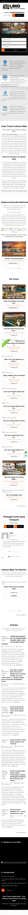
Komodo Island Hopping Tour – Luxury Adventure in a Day (17, 811)
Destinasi (22, 746)
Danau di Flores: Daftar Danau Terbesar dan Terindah (18, 742)
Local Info (20, 646)
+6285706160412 (16, 12)
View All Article (22, 832)
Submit (20, 526)
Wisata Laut (7, 784)
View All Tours (22, 506)
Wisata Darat (18, 683)
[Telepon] (26, 455)
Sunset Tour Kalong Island (14, 258)
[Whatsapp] (26, 452)
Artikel (23, 683)
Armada (18, 715)
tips (7, 685)
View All (10, 526)
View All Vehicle (21, 615)
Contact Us (19, 15)
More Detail (15, 249)
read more (19, 665)
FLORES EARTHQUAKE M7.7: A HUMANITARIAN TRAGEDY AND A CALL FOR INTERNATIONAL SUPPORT (14, 640)
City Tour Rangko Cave (14, 495)
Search (15, 50)
